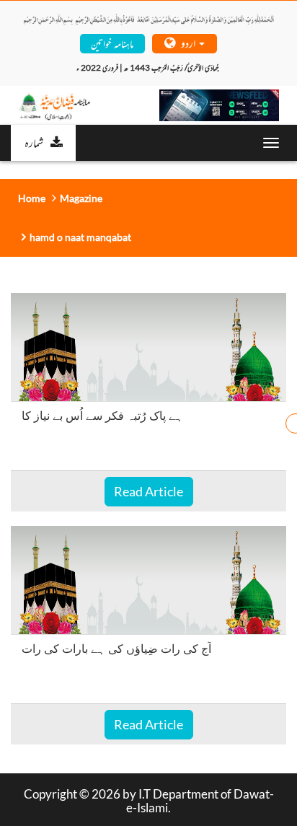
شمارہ (34, 142)
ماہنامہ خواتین (112, 43)
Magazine (81, 198)
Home (31, 198)
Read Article (148, 491)
